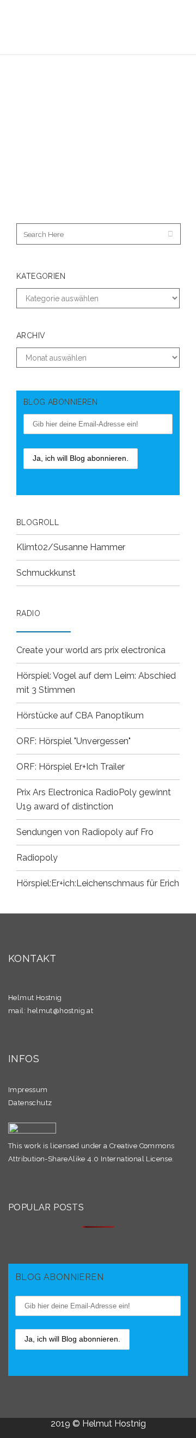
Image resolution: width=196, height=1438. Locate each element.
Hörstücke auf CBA (54, 715)
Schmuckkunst (46, 573)
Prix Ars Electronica (54, 792)
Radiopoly (37, 857)
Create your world (53, 650)
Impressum (28, 1090)
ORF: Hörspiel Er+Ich (57, 766)
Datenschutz (30, 1103)
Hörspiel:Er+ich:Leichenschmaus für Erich (97, 883)
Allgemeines (127, 99)
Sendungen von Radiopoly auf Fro (85, 832)
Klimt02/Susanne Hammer (70, 547)
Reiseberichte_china (73, 110)
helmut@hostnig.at (60, 1011)
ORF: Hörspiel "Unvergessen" (73, 741)
